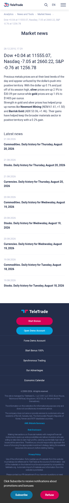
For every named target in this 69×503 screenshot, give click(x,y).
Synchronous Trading (34, 360)
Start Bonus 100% (34, 350)
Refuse (49, 494)
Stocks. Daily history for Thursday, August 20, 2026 (34, 165)
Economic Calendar (34, 380)
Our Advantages (34, 370)
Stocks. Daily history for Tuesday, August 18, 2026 (34, 285)
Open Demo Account (34, 330)
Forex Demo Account (34, 340)
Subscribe (21, 494)
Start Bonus (34, 321)
